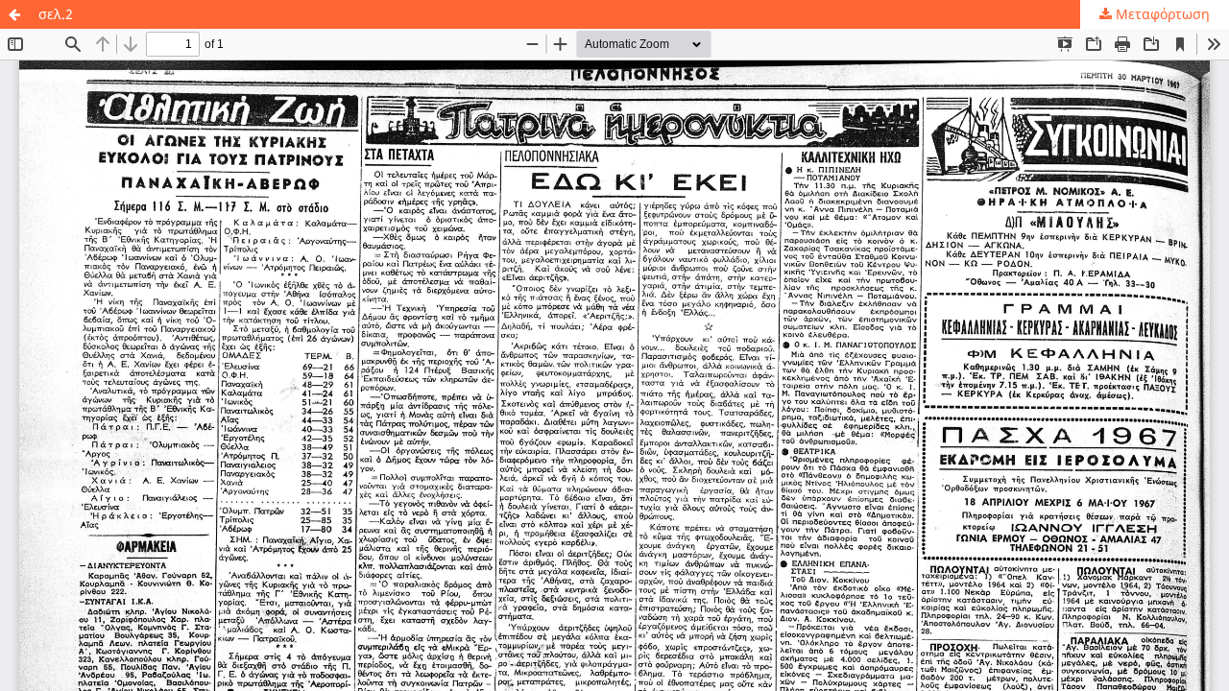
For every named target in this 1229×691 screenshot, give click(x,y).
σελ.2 (55, 14)
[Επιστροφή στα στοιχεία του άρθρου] (14, 14)
